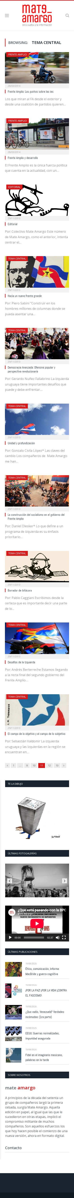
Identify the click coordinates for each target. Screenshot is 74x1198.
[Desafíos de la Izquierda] (37, 639)
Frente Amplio (17, 54)
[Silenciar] (58, 938)
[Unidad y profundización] (37, 420)
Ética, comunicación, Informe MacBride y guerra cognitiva (42, 971)
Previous (9, 880)
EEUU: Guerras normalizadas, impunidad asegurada (42, 1035)
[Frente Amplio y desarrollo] (37, 135)
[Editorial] (37, 201)
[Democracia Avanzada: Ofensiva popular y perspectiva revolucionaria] (37, 345)
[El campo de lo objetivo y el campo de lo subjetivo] (37, 711)
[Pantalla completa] (64, 938)
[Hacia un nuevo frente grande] (37, 273)
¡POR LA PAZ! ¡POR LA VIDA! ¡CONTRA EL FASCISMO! (46, 992)
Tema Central (17, 258)
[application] (37, 923)
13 (57, 765)
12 (49, 765)
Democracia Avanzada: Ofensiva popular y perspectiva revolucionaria (31, 369)
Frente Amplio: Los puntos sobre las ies (30, 92)
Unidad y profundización (21, 443)
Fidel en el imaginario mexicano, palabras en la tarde (44, 1057)
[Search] (67, 15)
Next (64, 880)
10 (34, 765)
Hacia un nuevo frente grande (25, 296)
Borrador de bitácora (20, 590)
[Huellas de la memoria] (37, 880)
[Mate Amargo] (37, 14)
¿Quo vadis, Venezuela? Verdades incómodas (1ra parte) (44, 1014)
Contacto (13, 1147)
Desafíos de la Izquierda (21, 662)
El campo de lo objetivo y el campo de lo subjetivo (36, 734)
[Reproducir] (10, 938)
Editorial (14, 187)
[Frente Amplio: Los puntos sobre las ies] (37, 69)
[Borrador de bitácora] (37, 568)
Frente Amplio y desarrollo (23, 158)
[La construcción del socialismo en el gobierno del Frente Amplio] (37, 492)
